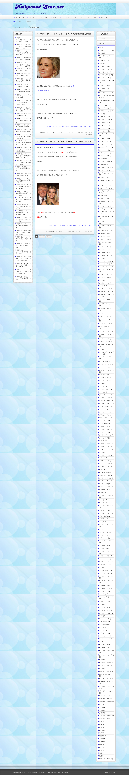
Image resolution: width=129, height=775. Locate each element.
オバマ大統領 (103, 158)
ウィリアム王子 (103, 122)
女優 (100, 713)
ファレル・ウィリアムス (106, 495)
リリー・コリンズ (104, 636)
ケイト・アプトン (104, 249)
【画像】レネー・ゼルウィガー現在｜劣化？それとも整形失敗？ (23, 52)
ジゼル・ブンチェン (104, 341)
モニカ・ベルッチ (104, 619)
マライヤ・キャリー (104, 570)
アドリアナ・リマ (104, 66)
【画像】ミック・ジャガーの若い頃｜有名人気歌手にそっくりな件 (23, 109)
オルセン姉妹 (103, 164)
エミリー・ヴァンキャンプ (106, 134)
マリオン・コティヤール (106, 576)
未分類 (101, 730)
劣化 (100, 704)
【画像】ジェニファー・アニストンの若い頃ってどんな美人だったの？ (23, 102)
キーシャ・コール (104, 206)
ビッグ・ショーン (104, 489)
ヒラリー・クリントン (105, 478)
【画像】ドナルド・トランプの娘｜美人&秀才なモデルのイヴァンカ (65, 141)
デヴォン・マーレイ (104, 418)
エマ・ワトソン (103, 131)
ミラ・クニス (103, 594)
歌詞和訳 (101, 736)
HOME (14, 21)
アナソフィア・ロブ (104, 69)
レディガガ (102, 659)
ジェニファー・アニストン (106, 326)
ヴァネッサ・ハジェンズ (106, 681)
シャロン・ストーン (104, 288)
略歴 (100, 747)
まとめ (101, 53)
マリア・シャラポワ (104, 573)
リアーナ (101, 627)
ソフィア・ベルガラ (104, 389)
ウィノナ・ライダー (104, 119)
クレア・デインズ (104, 233)
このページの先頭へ (111, 772)
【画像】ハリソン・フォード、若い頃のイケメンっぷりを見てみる (23, 219)
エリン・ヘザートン (104, 144)
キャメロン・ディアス (105, 198)
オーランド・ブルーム (105, 167)
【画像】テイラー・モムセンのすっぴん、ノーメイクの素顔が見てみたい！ (23, 271)
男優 (100, 744)
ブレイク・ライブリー (105, 513)
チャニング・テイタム (105, 400)
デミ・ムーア (103, 409)
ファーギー (102, 500)
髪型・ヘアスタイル (104, 758)
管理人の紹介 (105, 17)
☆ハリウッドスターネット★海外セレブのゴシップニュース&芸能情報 (40, 772)
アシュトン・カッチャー (106, 56)
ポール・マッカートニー (106, 541)
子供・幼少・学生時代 (105, 716)
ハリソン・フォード (104, 463)
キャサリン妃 (103, 195)
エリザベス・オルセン (105, 138)
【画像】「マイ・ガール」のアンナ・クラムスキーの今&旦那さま (23, 95)
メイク (101, 604)
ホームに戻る (20, 17)
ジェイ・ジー (103, 313)
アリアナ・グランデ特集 (88, 17)
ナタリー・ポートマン (105, 435)
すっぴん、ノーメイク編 (68, 17)
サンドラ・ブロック (104, 274)
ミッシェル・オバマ (104, 588)
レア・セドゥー (103, 644)
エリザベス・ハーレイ (105, 141)
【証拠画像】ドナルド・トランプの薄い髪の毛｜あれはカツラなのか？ (23, 162)
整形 (91, 134)
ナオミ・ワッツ (103, 432)
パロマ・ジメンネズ (104, 475)
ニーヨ (101, 452)
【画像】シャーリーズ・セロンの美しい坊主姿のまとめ (23, 225)
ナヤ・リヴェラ (103, 438)
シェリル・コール (104, 283)
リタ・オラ (102, 630)
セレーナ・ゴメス (104, 377)
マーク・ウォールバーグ (106, 580)
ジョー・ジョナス (104, 367)
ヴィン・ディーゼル (104, 695)
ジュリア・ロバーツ (104, 349)
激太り (101, 738)
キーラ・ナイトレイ (104, 209)
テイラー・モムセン (104, 406)
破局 (100, 750)
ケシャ (101, 258)
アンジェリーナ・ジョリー (106, 100)
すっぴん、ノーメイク (105, 50)
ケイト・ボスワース (104, 255)
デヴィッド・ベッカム (105, 415)
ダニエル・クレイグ (104, 397)
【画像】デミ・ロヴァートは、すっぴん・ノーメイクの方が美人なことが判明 (23, 64)
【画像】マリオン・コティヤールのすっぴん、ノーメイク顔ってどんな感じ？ (23, 39)
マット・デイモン (104, 564)
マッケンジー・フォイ (105, 561)
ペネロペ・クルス (104, 535)
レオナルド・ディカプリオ (106, 655)
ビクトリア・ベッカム (105, 486)
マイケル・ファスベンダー (106, 551)
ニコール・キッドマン (105, 443)
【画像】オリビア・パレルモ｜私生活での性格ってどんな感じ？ (23, 245)
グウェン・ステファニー (106, 242)
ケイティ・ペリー (104, 246)
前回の (73, 86)
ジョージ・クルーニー (105, 364)
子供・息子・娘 (88, 231)
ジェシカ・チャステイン (106, 319)
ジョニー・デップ (104, 361)
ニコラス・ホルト (104, 440)
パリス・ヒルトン (104, 472)
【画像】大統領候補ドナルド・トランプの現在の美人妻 (23, 168)
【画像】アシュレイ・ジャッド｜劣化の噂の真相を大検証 (23, 278)
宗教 (100, 721)
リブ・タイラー (103, 633)
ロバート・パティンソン (106, 674)
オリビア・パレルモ (104, 161)
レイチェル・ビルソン (105, 647)
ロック (101, 668)
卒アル (101, 707)
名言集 (101, 710)
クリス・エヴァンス (104, 230)
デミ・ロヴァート (104, 412)
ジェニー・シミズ (104, 339)
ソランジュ (102, 392)
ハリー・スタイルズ (104, 466)
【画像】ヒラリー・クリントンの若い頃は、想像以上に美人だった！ (23, 136)
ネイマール (102, 458)
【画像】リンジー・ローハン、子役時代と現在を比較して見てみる (23, 186)
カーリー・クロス (104, 177)
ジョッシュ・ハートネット (106, 357)
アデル (101, 63)
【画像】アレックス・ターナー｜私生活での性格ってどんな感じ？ (23, 251)
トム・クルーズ (103, 423)
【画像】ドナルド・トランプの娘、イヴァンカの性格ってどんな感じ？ (23, 142)
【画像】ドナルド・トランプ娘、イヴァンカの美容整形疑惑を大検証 (65, 34)
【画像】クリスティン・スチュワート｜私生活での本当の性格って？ (23, 264)
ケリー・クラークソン (105, 261)
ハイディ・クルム (104, 461)
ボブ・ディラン (103, 538)
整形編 (54, 17)
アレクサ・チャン (104, 85)
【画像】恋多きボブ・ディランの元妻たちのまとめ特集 (23, 238)
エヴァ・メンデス (104, 155)
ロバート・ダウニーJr (105, 671)
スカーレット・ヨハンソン (106, 370)
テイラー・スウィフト (105, 403)
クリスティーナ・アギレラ (106, 216)
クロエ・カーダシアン (105, 236)
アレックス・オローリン (106, 88)
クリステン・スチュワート (106, 226)
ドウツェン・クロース (105, 426)
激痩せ (101, 741)
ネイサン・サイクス (104, 455)
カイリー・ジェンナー (105, 170)
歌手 (100, 733)
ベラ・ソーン (103, 529)
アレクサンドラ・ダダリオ (106, 80)
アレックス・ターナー (105, 93)
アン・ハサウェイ (104, 108)
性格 (100, 724)
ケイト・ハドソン (104, 252)
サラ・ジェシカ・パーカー (106, 269)
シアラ (101, 280)
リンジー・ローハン (104, 639)
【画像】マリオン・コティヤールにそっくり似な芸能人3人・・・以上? (23, 46)
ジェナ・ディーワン (104, 323)
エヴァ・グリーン (104, 153)
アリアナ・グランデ (104, 75)
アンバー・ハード (104, 105)
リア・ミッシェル (104, 624)
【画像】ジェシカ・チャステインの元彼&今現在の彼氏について (23, 80)
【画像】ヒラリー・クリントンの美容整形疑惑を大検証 (23, 120)
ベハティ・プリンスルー (106, 524)
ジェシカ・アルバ (104, 316)
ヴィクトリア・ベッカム (106, 691)
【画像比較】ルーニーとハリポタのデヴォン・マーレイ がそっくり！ (23, 212)
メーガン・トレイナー (105, 613)
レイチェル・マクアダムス (106, 650)
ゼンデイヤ (102, 386)
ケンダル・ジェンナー (105, 267)
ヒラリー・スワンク (104, 481)
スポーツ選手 (103, 375)
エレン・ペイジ (103, 150)
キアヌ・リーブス (104, 185)
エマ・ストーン (103, 128)
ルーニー (101, 641)
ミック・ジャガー (104, 585)
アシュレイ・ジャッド (105, 60)
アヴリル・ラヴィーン (105, 111)
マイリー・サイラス (104, 556)
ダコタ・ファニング (104, 395)
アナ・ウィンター (104, 72)
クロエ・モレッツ (104, 239)
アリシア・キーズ (104, 77)
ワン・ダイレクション (105, 679)
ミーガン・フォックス (105, 601)
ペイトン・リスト (104, 532)
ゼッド (101, 383)
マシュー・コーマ (104, 559)
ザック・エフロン (104, 277)
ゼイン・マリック (104, 380)
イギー (101, 113)
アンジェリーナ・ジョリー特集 (38, 17)
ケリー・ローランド (104, 264)
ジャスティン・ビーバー (106, 344)
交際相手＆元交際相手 (105, 701)
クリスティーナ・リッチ (106, 221)
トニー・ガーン (103, 420)
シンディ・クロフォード (106, 299)
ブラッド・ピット (104, 502)
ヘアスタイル (103, 519)
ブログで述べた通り (43, 90)
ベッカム (101, 522)
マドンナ (101, 567)
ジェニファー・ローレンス (106, 334)
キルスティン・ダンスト (106, 201)
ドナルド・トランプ (71, 132)
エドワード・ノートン (105, 125)
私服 (100, 753)
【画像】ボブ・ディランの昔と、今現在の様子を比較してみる (23, 199)
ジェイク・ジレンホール (106, 304)
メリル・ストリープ (104, 610)
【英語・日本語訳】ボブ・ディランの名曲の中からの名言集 (23, 206)
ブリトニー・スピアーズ (106, 505)
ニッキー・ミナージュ (105, 449)
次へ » (48, 237)
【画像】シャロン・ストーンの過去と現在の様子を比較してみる (23, 193)
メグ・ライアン (103, 607)
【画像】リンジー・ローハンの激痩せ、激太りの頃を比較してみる (23, 180)
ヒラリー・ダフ (103, 483)
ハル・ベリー (103, 469)
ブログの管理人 (103, 516)
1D (100, 47)
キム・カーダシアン (104, 188)
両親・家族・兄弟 (82, 132)
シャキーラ (102, 286)
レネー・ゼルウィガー (105, 662)
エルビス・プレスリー (105, 147)
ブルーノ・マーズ (104, 510)
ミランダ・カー (103, 591)
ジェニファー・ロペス (105, 331)
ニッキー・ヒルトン (104, 446)
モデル (101, 616)
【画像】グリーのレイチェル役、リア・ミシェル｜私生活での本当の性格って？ (23, 258)
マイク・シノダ (103, 545)
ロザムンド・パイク (104, 665)
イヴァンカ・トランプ (60, 132)
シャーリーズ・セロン (105, 291)
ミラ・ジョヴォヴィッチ (106, 597)
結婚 (100, 756)
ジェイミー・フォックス (106, 308)
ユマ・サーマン (103, 621)
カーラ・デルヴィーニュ (106, 173)
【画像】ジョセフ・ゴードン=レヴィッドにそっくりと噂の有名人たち (23, 232)
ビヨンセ (101, 492)
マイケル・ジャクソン (105, 548)
